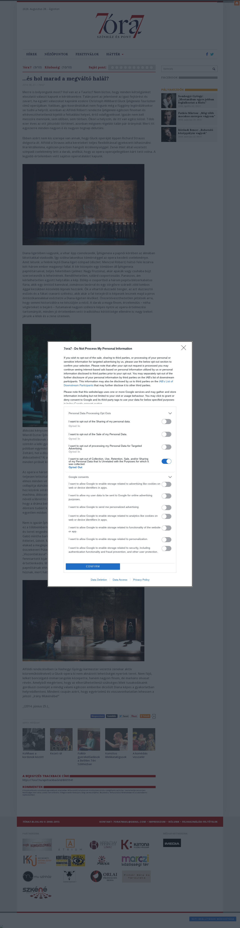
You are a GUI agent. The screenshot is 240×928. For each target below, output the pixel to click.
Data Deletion (99, 579)
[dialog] (120, 464)
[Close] (184, 348)
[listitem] (120, 413)
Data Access (120, 579)
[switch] (166, 421)
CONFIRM (93, 566)
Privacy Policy (141, 579)
